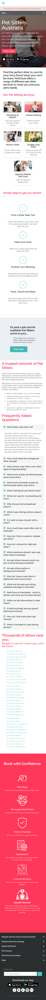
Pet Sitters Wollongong (16, 747)
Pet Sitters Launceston (15, 703)
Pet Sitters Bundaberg (15, 668)
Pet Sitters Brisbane (14, 663)
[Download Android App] (23, 58)
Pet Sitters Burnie (14, 671)
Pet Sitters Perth (13, 721)
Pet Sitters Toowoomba (16, 738)
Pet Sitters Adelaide (14, 651)
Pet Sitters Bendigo (14, 660)
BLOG (31, 990)
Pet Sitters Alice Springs (16, 654)
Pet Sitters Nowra (13, 718)
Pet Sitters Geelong (14, 689)
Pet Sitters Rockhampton (16, 730)
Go (40, 974)
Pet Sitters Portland (14, 727)
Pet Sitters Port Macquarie (17, 724)
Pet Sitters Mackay (14, 709)
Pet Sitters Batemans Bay (17, 657)
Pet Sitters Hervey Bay (15, 698)
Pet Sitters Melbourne (15, 712)
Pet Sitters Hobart (14, 700)
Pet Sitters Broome (14, 665)
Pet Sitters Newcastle (15, 714)
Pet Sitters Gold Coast (15, 692)
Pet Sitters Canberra (14, 677)
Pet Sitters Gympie (14, 695)
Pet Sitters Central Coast (16, 680)
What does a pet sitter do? (19, 427)
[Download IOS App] (9, 58)
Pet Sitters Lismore (14, 706)
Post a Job (9, 51)
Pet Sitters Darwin (14, 686)
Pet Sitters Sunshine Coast (17, 732)
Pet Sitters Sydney (14, 735)
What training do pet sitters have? (23, 490)
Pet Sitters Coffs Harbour (16, 682)
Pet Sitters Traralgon (15, 744)
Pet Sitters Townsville (15, 741)
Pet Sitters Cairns (13, 674)
